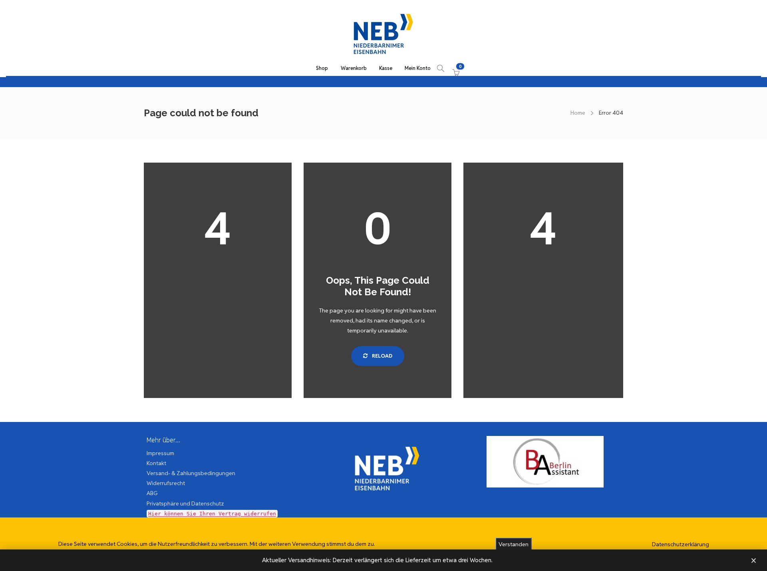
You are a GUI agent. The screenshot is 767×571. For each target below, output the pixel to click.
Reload (381, 355)
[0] (454, 68)
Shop (322, 68)
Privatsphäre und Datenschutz (185, 503)
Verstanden (514, 544)
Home (577, 112)
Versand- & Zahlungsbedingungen (191, 473)
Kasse (385, 68)
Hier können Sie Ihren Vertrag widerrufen (212, 514)
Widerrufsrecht (166, 483)
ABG (152, 493)
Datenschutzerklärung (680, 544)
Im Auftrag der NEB (383, 512)
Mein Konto (418, 68)
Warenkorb (354, 68)
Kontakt (156, 463)
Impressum (160, 453)
